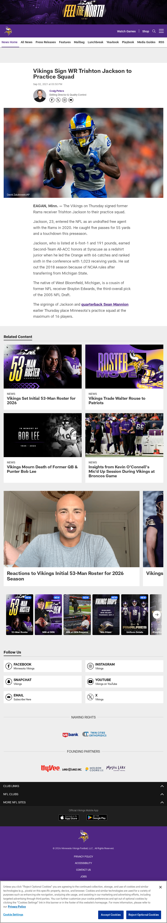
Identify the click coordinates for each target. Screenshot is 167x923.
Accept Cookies (111, 914)
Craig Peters (56, 90)
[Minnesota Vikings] (83, 837)
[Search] (154, 31)
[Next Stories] (157, 615)
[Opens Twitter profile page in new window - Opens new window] (58, 99)
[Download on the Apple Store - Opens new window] (69, 818)
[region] (83, 902)
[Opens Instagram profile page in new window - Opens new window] (64, 99)
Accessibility (83, 863)
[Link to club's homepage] (8, 29)
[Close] (160, 887)
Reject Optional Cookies (144, 914)
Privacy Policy (83, 856)
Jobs (83, 876)
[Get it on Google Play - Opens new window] (97, 819)
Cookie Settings (13, 914)
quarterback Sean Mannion (105, 304)
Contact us (83, 869)
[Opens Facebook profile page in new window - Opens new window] (51, 99)
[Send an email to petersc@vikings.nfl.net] (70, 99)
